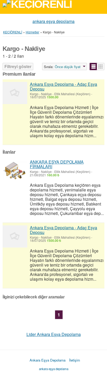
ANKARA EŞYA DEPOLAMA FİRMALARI (57, 164)
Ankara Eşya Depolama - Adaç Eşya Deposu (63, 86)
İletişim (74, 360)
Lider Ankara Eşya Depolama (53, 334)
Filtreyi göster (17, 66)
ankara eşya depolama (53, 21)
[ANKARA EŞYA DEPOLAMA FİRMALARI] (15, 171)
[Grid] (100, 66)
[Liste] (93, 66)
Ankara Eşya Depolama (47, 360)
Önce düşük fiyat (68, 66)
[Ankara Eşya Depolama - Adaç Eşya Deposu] (15, 93)
